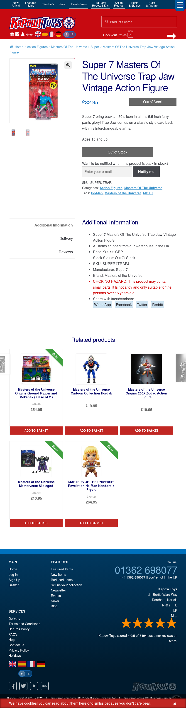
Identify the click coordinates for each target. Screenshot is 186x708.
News (29, 34)
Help (12, 639)
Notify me (146, 171)
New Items (58, 574)
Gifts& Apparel (152, 4)
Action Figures (37, 46)
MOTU (148, 193)
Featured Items (62, 569)
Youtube (34, 686)
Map (174, 615)
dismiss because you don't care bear (120, 703)
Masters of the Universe (123, 193)
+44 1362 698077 (132, 577)
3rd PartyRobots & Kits (100, 4)
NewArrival (16, 4)
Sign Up (14, 579)
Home (12, 34)
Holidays (15, 655)
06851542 (83, 698)
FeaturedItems (30, 4)
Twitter (142, 304)
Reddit (157, 304)
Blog (54, 605)
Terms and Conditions (24, 623)
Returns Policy (19, 628)
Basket (14, 584)
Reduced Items (62, 579)
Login (22, 34)
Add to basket (36, 430)
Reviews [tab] (66, 251)
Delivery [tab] (66, 238)
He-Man (97, 193)
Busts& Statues (135, 4)
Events (56, 595)
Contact (17, 34)
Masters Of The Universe (69, 46)
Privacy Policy (19, 650)
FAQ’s (13, 634)
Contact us (16, 644)
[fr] (52, 34)
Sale (62, 4)
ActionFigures (118, 4)
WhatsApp (102, 304)
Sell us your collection (66, 584)
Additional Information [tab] (53, 225)
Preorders (48, 4)
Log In (13, 574)
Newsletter (58, 590)
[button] (68, 65)
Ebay (45, 686)
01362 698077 (146, 569)
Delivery (14, 618)
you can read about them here (62, 703)
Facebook (124, 304)
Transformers (79, 4)
